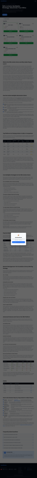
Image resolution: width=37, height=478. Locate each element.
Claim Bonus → (18, 242)
